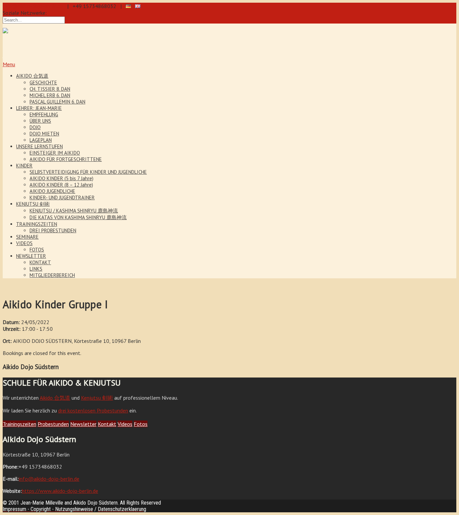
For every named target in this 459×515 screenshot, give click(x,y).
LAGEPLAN (41, 140)
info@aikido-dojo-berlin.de (33, 6)
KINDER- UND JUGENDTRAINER (62, 197)
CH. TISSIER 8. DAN (50, 89)
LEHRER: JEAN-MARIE (39, 108)
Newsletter (83, 424)
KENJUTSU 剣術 (33, 204)
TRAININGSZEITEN (36, 224)
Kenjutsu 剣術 (97, 397)
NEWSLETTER (31, 256)
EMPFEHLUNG (44, 114)
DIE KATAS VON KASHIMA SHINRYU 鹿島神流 (78, 217)
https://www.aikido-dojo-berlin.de (60, 490)
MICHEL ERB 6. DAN (50, 95)
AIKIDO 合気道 (32, 76)
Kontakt (107, 424)
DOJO (35, 127)
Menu (9, 64)
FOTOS (37, 249)
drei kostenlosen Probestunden (93, 410)
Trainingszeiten (19, 424)
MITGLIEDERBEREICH (52, 275)
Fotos (141, 424)
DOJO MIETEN (44, 133)
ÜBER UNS (40, 121)
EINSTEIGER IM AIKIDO (55, 153)
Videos (125, 424)
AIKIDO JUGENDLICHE (52, 191)
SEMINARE (27, 237)
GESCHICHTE (43, 82)
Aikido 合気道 (55, 397)
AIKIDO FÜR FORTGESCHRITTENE (66, 159)
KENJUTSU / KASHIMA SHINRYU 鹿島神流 (74, 210)
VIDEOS (24, 243)
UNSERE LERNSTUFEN (39, 146)
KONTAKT (40, 262)
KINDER (24, 165)
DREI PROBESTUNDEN (53, 230)
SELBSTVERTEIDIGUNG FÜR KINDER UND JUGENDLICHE (88, 172)
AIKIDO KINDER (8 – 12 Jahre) (61, 185)
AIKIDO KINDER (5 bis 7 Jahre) (61, 178)
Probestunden (53, 424)
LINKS (36, 269)
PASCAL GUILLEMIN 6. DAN (57, 101)
